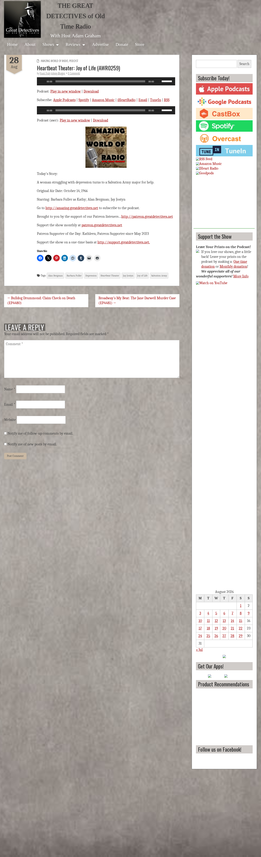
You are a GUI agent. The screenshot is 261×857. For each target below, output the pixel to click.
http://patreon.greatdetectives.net (147, 216)
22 (240, 628)
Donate (122, 44)
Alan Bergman (55, 275)
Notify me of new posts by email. (32, 444)
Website (10, 420)
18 (208, 628)
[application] (106, 81)
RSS (166, 100)
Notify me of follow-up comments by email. (40, 433)
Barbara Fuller (74, 275)
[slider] (167, 81)
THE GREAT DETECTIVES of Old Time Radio (75, 16)
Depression (91, 275)
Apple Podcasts (64, 100)
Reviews (73, 44)
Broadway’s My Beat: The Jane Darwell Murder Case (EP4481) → (137, 300)
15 (240, 621)
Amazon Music (103, 100)
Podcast (73, 61)
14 (232, 621)
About (29, 44)
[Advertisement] (224, 203)
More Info (241, 276)
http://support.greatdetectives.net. (123, 242)
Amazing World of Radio (54, 61)
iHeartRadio (126, 100)
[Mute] (158, 81)
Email (142, 100)
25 (208, 636)
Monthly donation (233, 266)
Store (139, 44)
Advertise (100, 44)
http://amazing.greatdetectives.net (71, 208)
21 (232, 628)
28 (232, 636)
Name (9, 389)
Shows (48, 44)
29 (240, 636)
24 (200, 636)
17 (200, 628)
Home (12, 44)
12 (216, 621)
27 (224, 636)
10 (200, 621)
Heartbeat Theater (110, 275)
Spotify (84, 100)
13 (224, 621)
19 (216, 628)
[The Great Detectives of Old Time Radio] (22, 19)
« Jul (199, 650)
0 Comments (74, 73)
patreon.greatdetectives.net (102, 225)
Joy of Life (142, 275)
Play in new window (65, 91)
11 (208, 621)
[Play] (42, 81)
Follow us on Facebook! (219, 749)
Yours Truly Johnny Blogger (52, 73)
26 (216, 636)
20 (224, 628)
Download (91, 91)
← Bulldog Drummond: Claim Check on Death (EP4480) (41, 300)
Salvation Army (159, 275)
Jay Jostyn (128, 275)
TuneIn (155, 100)
